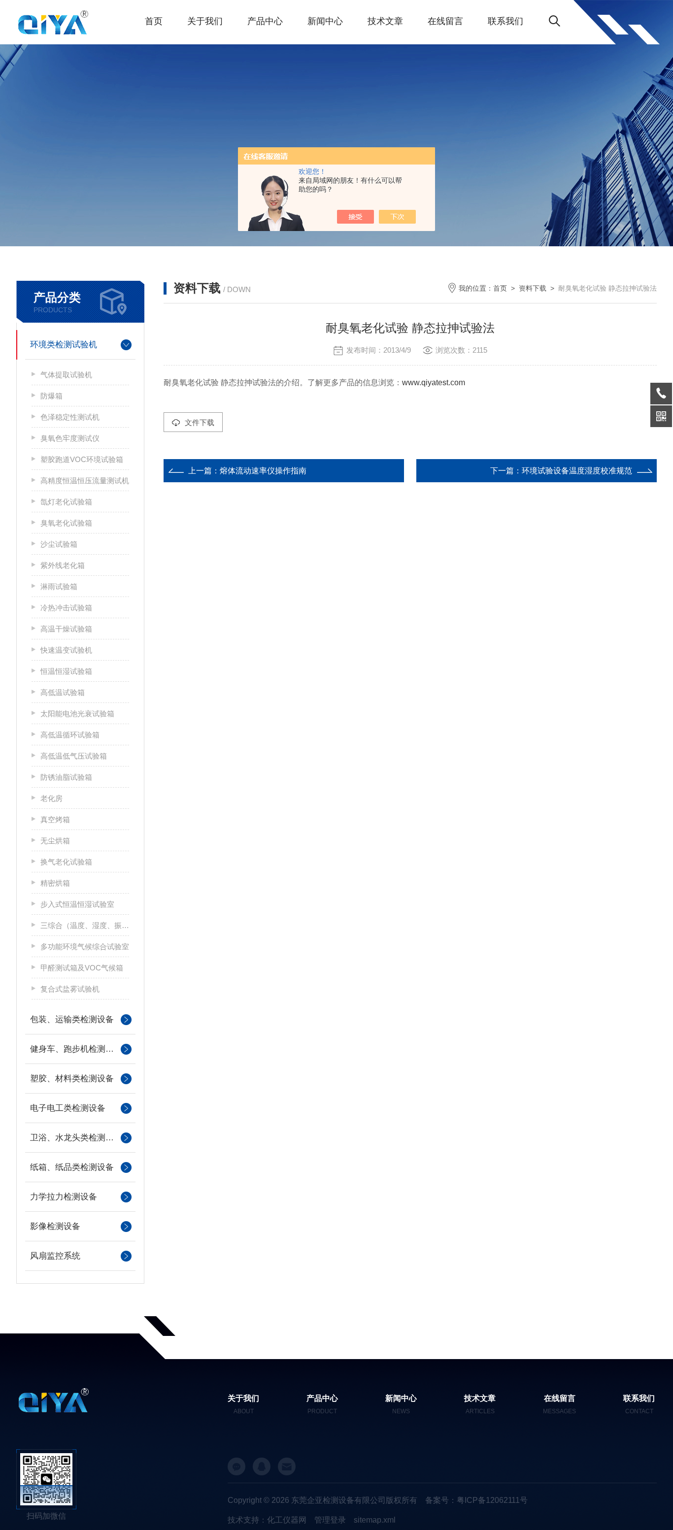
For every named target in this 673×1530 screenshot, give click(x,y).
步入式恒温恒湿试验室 (77, 904)
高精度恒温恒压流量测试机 (84, 480)
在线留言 (445, 21)
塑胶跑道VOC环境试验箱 (81, 459)
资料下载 (532, 288)
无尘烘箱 (55, 840)
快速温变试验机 (66, 650)
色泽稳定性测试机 (70, 417)
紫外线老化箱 (62, 565)
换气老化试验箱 (66, 862)
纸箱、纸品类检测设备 (72, 1167)
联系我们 (505, 21)
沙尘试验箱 (58, 544)
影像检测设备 (55, 1226)
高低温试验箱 (62, 692)
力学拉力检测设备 (63, 1196)
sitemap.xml (375, 1520)
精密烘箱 (55, 883)
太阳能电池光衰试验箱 (77, 713)
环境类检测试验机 (63, 344)
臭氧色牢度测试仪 (70, 438)
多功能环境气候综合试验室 (84, 946)
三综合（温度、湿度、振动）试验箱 (84, 925)
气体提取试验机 (66, 374)
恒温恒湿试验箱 (66, 671)
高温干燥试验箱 (66, 629)
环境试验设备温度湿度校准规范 (577, 470)
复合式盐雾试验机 (70, 989)
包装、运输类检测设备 (72, 1019)
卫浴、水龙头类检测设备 (76, 1137)
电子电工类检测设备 (67, 1108)
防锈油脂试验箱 (66, 777)
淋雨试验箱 (58, 586)
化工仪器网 (286, 1520)
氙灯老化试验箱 (66, 502)
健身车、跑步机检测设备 (76, 1049)
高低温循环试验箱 (70, 735)
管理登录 (330, 1520)
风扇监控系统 (55, 1256)
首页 (154, 21)
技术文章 (385, 21)
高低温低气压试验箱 (73, 756)
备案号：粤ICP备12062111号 (476, 1500)
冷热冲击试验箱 (66, 607)
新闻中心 (325, 21)
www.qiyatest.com (433, 382)
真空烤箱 (55, 819)
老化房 (51, 798)
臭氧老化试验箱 (66, 523)
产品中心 (265, 21)
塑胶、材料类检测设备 (72, 1078)
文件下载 (199, 422)
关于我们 (205, 21)
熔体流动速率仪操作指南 (263, 470)
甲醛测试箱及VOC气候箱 (81, 968)
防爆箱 (51, 396)
